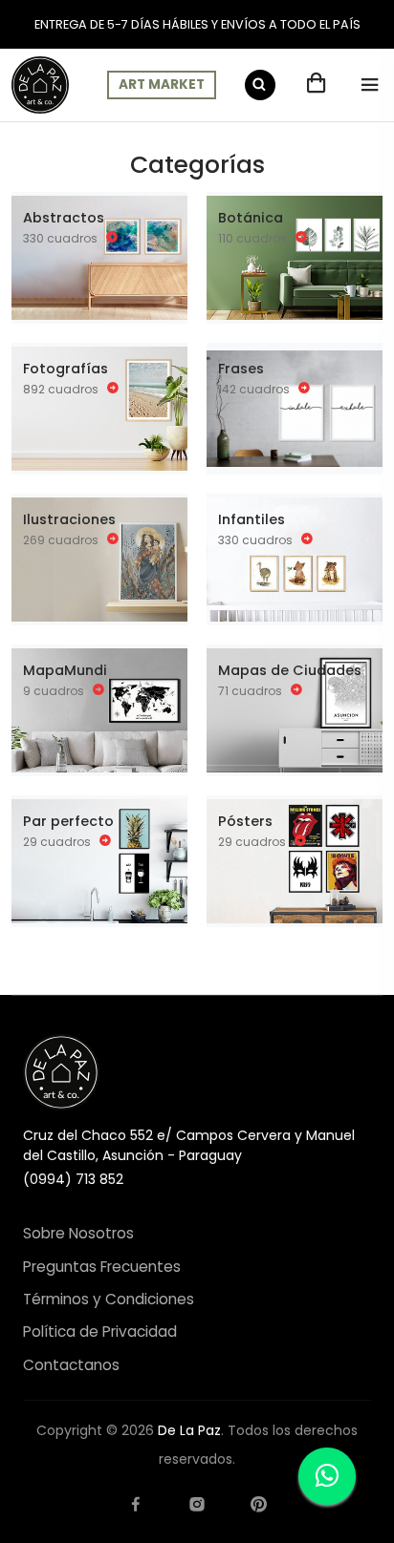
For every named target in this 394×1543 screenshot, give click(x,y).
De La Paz (189, 1430)
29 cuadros (58, 841)
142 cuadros (255, 388)
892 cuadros (62, 388)
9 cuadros (55, 690)
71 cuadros (251, 690)
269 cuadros (62, 539)
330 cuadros (61, 237)
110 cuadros (254, 237)
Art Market (162, 84)
